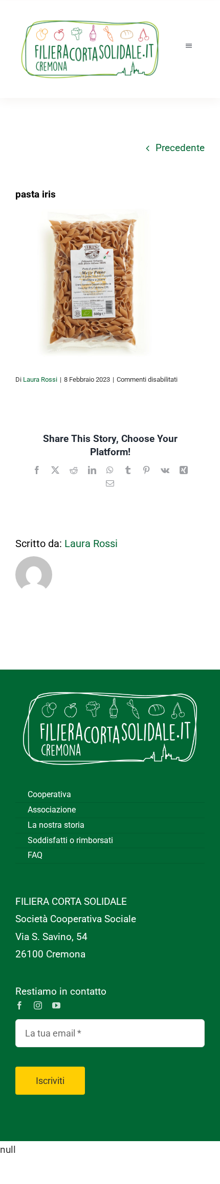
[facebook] (19, 1005)
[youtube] (56, 1005)
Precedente (180, 148)
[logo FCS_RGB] (90, 15)
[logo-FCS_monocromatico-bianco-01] (110, 684)
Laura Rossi (40, 379)
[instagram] (38, 1005)
